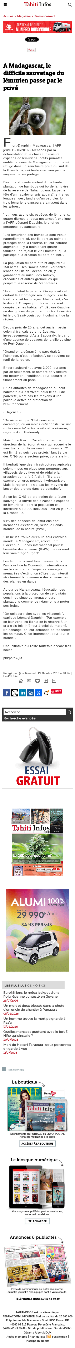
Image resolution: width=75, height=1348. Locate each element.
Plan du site (37, 1336)
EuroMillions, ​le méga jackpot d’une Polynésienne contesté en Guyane (31, 994)
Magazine (24, 16)
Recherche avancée (20, 718)
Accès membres (16, 1336)
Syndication (59, 1336)
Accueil (8, 16)
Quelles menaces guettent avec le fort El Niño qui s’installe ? (35, 1034)
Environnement (45, 16)
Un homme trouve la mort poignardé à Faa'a (34, 1020)
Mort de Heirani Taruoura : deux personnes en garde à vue (37, 1047)
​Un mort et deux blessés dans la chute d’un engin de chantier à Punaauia (33, 1007)
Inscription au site (37, 1340)
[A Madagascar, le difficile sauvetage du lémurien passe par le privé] (37, 98)
